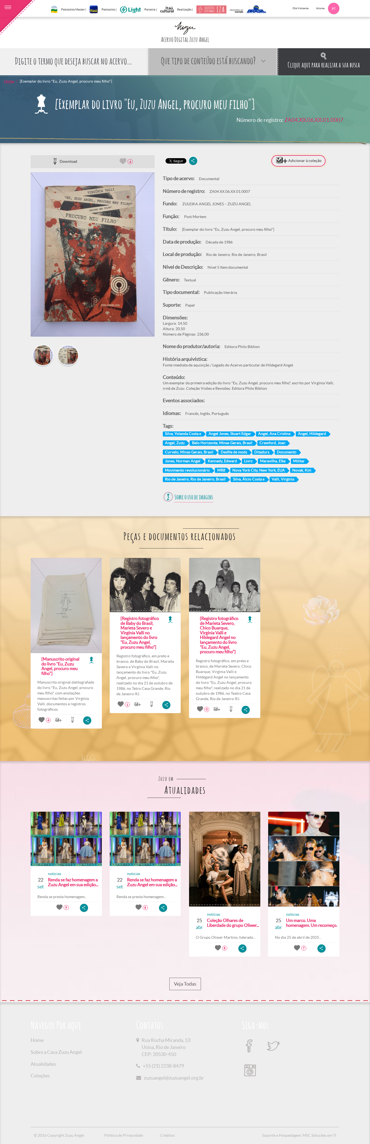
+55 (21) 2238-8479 (163, 1066)
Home (9, 81)
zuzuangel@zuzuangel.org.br (174, 1078)
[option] (93, 254)
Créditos (167, 1135)
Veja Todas (185, 984)
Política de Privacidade (123, 1135)
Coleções (40, 1075)
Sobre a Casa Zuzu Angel (56, 1052)
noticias (54, 874)
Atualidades (43, 1064)
